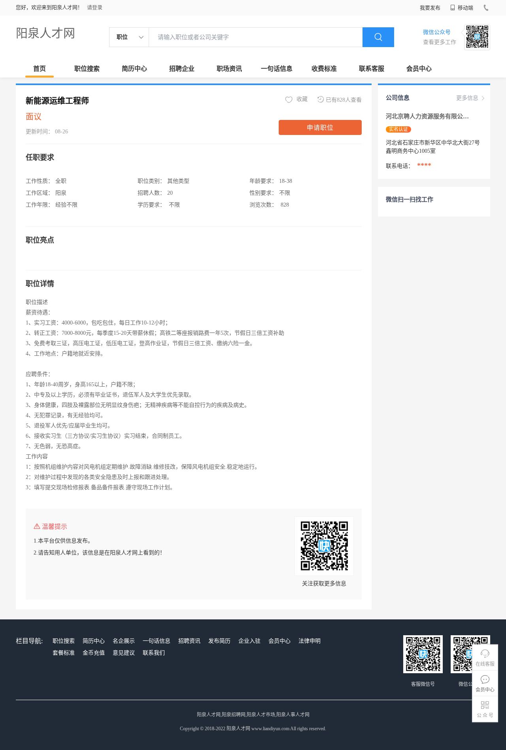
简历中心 (134, 68)
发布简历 (219, 641)
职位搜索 (87, 68)
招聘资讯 (189, 641)
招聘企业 (181, 68)
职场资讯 (229, 68)
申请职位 (320, 127)
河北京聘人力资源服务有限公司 (428, 116)
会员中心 (419, 68)
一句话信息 (277, 68)
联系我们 (154, 653)
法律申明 (309, 641)
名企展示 (124, 641)
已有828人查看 (344, 100)
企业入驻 (249, 641)
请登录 (94, 7)
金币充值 (94, 653)
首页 (39, 68)
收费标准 (324, 68)
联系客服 (371, 68)
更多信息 (467, 98)
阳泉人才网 (45, 33)
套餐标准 (64, 653)
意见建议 (124, 653)
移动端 (465, 8)
